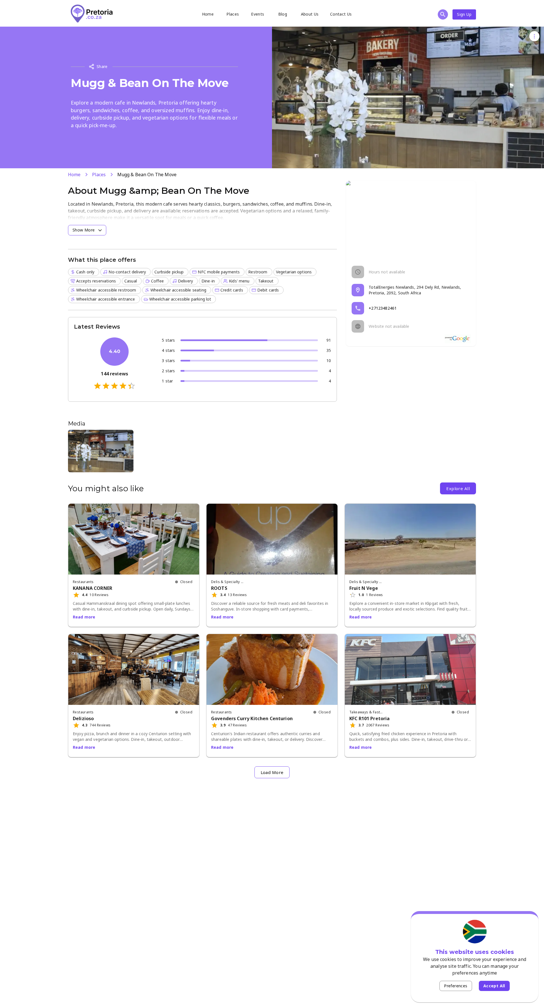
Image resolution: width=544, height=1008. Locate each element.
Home (208, 14)
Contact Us (341, 14)
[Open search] (443, 14)
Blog (282, 14)
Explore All (458, 488)
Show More (84, 230)
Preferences (455, 985)
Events (257, 14)
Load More (272, 772)
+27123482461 (383, 308)
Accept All (494, 985)
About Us (310, 14)
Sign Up (464, 14)
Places (232, 14)
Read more (84, 617)
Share (102, 66)
